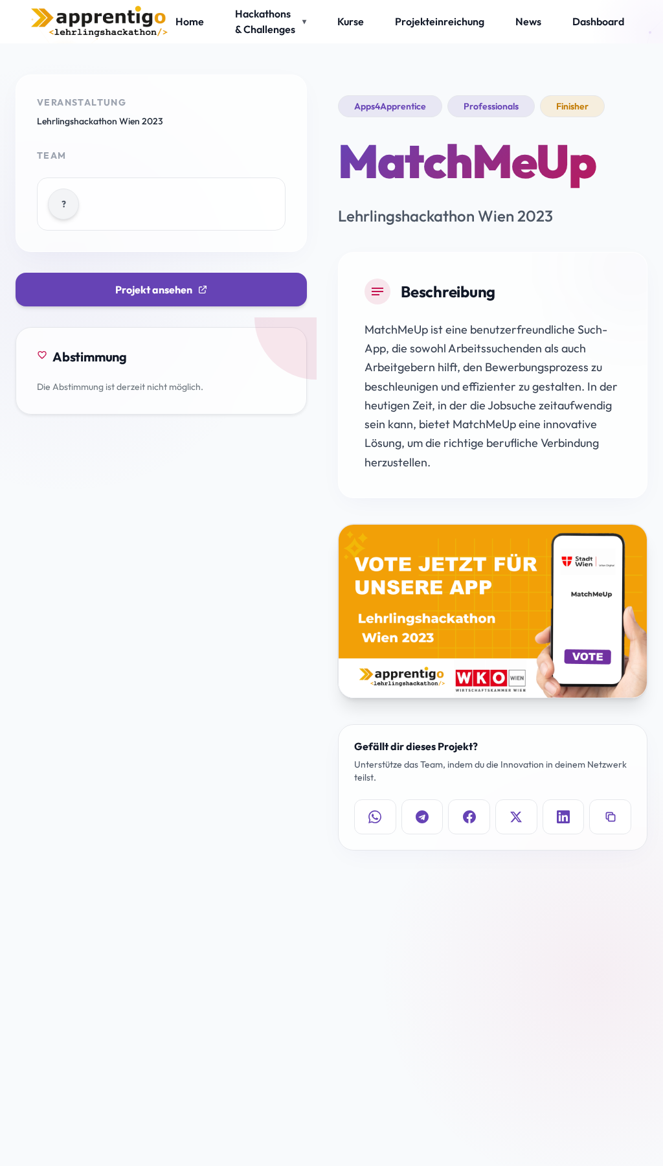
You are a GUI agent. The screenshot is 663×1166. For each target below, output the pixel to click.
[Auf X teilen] (516, 816)
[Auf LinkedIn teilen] (564, 816)
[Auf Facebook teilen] (469, 816)
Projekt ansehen (153, 289)
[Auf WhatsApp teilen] (375, 816)
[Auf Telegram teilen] (422, 816)
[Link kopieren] (610, 816)
